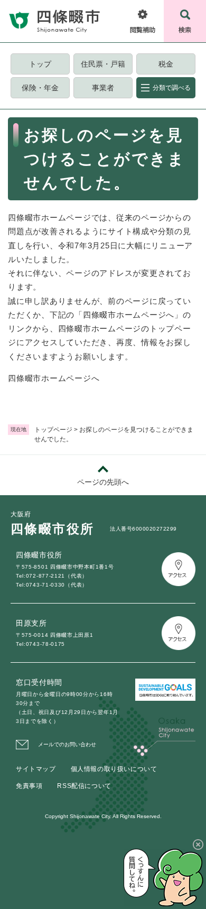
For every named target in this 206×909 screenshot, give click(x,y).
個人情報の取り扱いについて (114, 769)
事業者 (103, 88)
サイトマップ (36, 769)
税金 (165, 64)
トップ (40, 64)
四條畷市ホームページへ (53, 378)
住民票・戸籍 (103, 64)
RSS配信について (84, 786)
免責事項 (29, 786)
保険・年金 (40, 88)
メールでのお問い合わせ (67, 744)
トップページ (53, 429)
